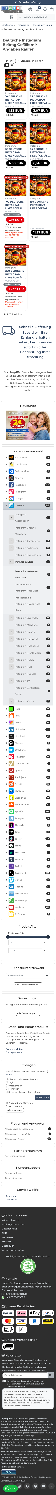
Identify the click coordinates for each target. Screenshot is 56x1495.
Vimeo (32, 879)
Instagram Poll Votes (32, 639)
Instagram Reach (32, 660)
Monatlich (13, 1089)
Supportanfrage (13, 1173)
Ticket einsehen (13, 1178)
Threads (32, 825)
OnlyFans (32, 750)
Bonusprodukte (14, 1049)
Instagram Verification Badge (32, 691)
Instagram (32, 505)
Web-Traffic (32, 893)
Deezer (32, 478)
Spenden (19, 1467)
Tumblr (32, 859)
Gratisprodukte (14, 1052)
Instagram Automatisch (32, 517)
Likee (32, 722)
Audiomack (32, 457)
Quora (32, 770)
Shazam (32, 791)
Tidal (32, 832)
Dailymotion (32, 471)
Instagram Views (32, 701)
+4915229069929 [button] (15, 1297)
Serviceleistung (26, 1435)
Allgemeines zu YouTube (27, 1134)
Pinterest (32, 756)
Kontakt (6, 1241)
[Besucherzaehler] (8, 1472)
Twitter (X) (32, 873)
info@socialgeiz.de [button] (16, 1293)
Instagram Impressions (32, 555)
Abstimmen (42, 1097)
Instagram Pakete (32, 632)
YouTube (32, 907)
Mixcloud (32, 736)
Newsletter (12, 1199)
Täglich (12, 1082)
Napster (32, 743)
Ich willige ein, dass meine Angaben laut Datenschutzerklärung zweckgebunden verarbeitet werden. (25, 1384)
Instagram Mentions (32, 625)
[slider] (8, 937)
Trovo (32, 845)
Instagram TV (32, 680)
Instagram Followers (32, 548)
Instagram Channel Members (32, 530)
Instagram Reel (32, 666)
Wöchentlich (15, 1085)
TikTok (32, 838)
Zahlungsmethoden (13, 1224)
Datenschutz (9, 1228)
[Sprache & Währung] (30, 9)
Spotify (32, 811)
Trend (9, 1074)
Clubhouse (32, 464)
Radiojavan (32, 777)
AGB (4, 1233)
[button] (6, 65)
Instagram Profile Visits (32, 653)
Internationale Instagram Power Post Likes (32, 604)
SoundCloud (32, 804)
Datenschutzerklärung (25, 1391)
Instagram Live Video (32, 618)
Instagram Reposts (32, 673)
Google (32, 498)
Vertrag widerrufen (13, 1250)
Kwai (32, 715)
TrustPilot (32, 852)
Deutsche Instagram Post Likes (32, 574)
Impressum (8, 1237)
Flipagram (32, 491)
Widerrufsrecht (10, 1220)
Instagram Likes (32, 561)
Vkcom (32, 886)
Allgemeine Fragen (27, 1139)
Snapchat (32, 797)
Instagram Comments (32, 541)
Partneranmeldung (15, 1156)
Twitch (32, 866)
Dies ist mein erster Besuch (23, 1079)
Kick (32, 708)
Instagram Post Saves (32, 646)
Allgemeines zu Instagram (27, 1129)
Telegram (32, 818)
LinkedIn (32, 729)
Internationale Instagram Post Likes (32, 587)
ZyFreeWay (32, 914)
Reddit (32, 784)
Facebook (32, 484)
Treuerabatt (12, 1196)
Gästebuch (8, 1245)
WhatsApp (32, 900)
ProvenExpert (32, 763)
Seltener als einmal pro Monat (24, 1092)
